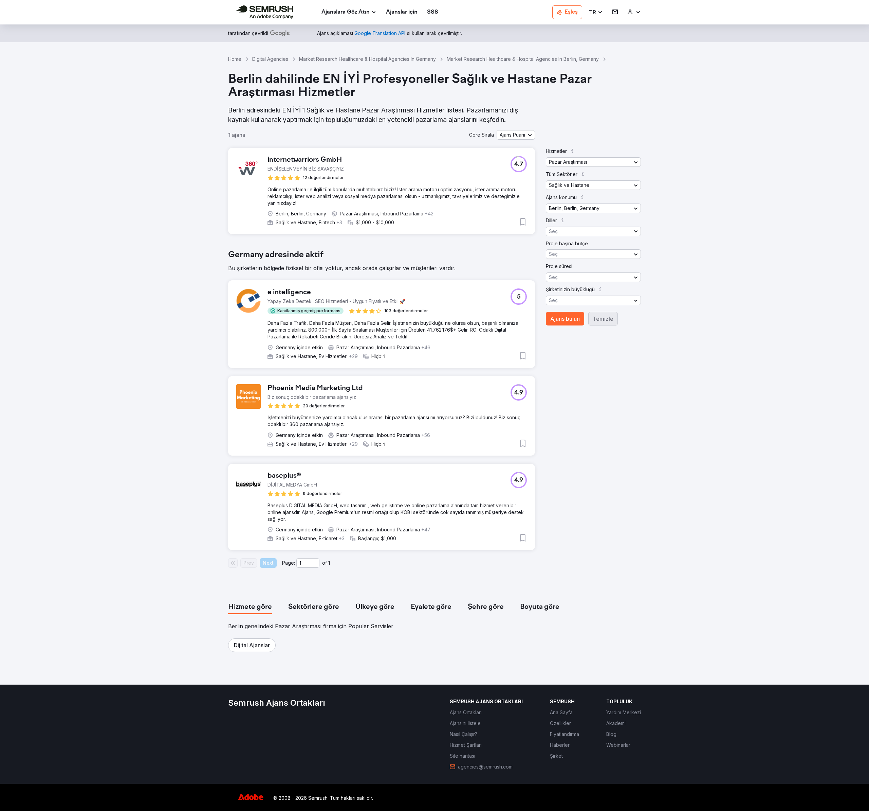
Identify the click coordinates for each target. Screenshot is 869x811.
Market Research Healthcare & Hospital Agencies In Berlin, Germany (523, 59)
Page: (288, 563)
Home (234, 59)
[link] (402, 12)
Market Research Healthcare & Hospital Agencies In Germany (367, 59)
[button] (596, 12)
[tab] (250, 607)
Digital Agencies (270, 59)
